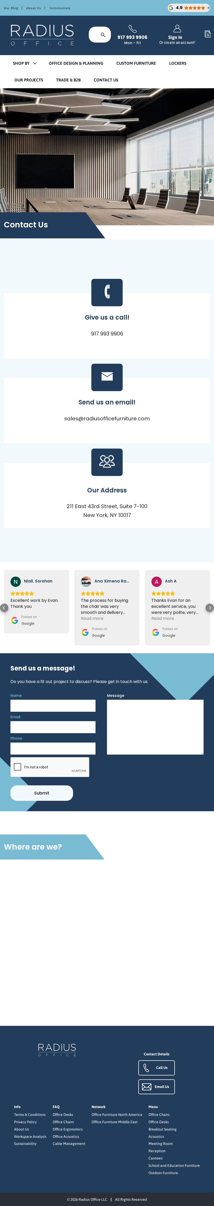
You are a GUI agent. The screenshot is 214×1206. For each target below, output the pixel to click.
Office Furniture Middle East (115, 1122)
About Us (33, 8)
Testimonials (60, 8)
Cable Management (69, 1144)
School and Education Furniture (174, 1165)
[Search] (103, 35)
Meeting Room (160, 1144)
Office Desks (63, 1115)
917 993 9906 (132, 37)
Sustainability (25, 1144)
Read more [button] (21, 618)
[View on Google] (15, 581)
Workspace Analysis (30, 1136)
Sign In (177, 39)
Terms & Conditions (30, 1115)
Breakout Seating (162, 1129)
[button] (24, 63)
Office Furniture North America (117, 1115)
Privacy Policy (25, 1122)
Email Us (162, 1087)
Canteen (155, 1158)
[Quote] (207, 34)
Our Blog (11, 8)
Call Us (162, 1068)
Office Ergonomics (68, 1129)
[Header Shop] (43, 34)
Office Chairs (63, 1122)
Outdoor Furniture (163, 1173)
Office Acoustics (66, 1136)
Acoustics (156, 1136)
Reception (156, 1151)
